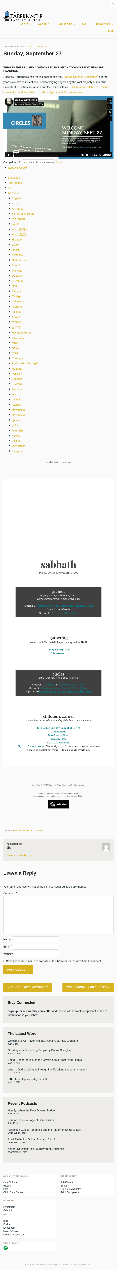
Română (17, 368)
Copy (58, 162)
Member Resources (14, 1234)
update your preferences (50, 796)
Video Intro (58, 731)
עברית (15, 394)
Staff (5, 1189)
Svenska (17, 389)
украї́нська (18, 446)
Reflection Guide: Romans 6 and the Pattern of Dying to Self (44, 1129)
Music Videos (10, 1231)
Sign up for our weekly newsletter (29, 1011)
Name (7, 939)
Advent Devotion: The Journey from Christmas (36, 1149)
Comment (10, 893)
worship (38, 830)
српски (16, 420)
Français (17, 270)
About (24, 24)
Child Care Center (13, 1192)
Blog (5, 1220)
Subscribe (14, 177)
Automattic (86, 1264)
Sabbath (41, 46)
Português (18, 358)
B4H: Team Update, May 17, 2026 (28, 1079)
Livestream (58, 653)
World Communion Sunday (86, 987)
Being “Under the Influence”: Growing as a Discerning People (45, 1060)
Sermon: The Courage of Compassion (31, 1120)
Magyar (16, 291)
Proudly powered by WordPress (42, 1264)
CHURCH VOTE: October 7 (29, 987)
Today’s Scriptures (58, 649)
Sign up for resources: (31, 746)
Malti (15, 342)
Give (111, 31)
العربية (15, 203)
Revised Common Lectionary (80, 77)
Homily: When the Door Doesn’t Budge (31, 1110)
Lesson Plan (58, 738)
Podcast (7, 1224)
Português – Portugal (25, 363)
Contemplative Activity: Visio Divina (65, 688)
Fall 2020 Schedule (58, 742)
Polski (15, 353)
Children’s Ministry (71, 1189)
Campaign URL (12, 162)
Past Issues (15, 183)
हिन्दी (14, 286)
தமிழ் (15, 425)
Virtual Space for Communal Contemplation (65, 605)
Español (17, 379)
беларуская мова (23, 213)
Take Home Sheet (58, 735)
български (18, 219)
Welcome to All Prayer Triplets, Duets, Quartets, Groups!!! (43, 1040)
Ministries (65, 24)
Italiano (16, 312)
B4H (84, 24)
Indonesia (18, 301)
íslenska (17, 306)
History (7, 1185)
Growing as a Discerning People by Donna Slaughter (40, 1050)
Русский (17, 374)
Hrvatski (17, 239)
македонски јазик (23, 332)
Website (8, 954)
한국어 (16, 327)
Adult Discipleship (70, 1192)
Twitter (17, 168)
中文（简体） (20, 229)
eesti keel (17, 255)
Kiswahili (17, 384)
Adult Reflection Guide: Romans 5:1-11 (31, 1139)
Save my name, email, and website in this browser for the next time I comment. (54, 961)
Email (7, 946)
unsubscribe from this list (73, 796)
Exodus (17, 830)
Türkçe (16, 435)
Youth (64, 1185)
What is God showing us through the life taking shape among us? (47, 1069)
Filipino (16, 440)
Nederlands (19, 260)
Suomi (16, 265)
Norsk (15, 348)
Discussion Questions (71, 684)
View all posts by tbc (19, 855)
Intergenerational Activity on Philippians (65, 691)
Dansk (16, 250)
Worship (43, 24)
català (15, 224)
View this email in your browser (58, 462)
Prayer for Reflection (65, 613)
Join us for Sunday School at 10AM (58, 727)
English (16, 198)
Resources (103, 24)
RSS (10, 188)
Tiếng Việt (18, 451)
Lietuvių (16, 399)
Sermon (50, 684)
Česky (16, 244)
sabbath (27, 830)
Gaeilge (16, 296)
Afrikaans (17, 208)
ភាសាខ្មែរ (16, 322)
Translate (13, 193)
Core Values (10, 1182)
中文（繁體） (20, 234)
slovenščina (19, 415)
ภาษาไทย (17, 430)
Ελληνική (18, 281)
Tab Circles (67, 1182)
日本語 (16, 317)
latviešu (16, 404)
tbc (30, 46)
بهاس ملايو (18, 337)
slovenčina (18, 410)
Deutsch (17, 275)
